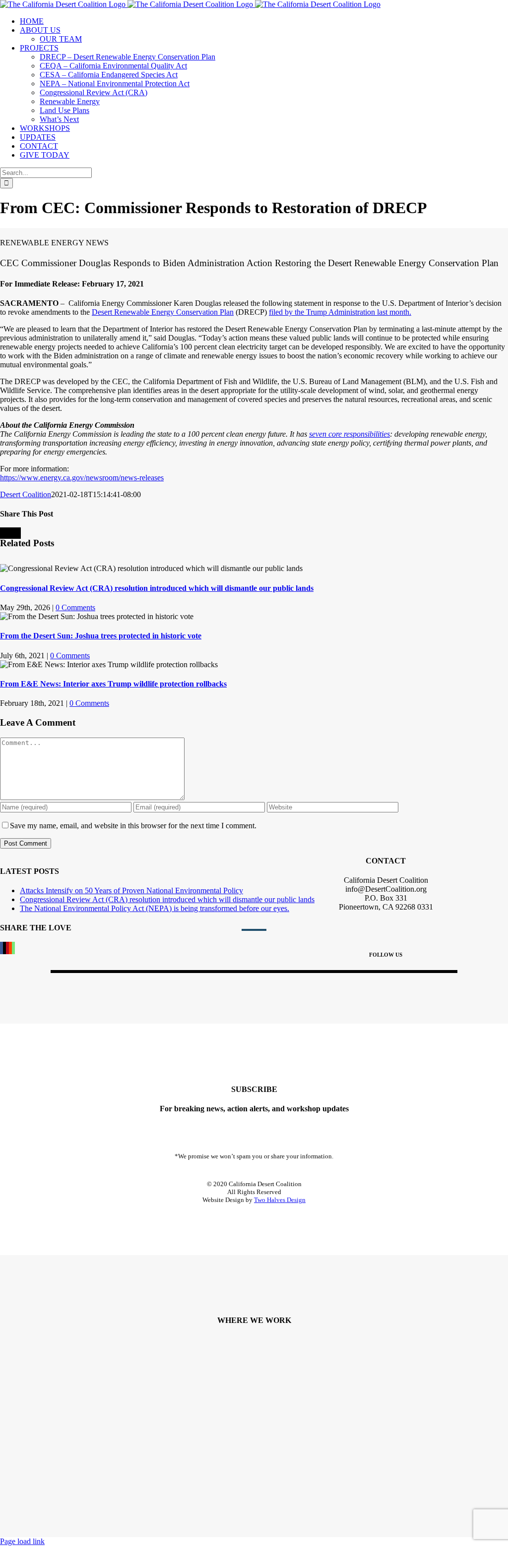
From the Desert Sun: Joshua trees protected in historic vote (100, 635)
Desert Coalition (25, 494)
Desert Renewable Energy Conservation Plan (163, 312)
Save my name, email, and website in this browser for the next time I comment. (133, 825)
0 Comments (75, 607)
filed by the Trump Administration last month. (340, 312)
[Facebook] (1, 948)
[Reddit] (10, 948)
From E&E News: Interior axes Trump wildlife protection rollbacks (113, 684)
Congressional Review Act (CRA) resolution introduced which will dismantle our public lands (157, 588)
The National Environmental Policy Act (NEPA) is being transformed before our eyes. (154, 908)
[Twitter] (4, 948)
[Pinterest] (7, 948)
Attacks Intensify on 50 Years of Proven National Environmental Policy (131, 890)
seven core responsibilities (349, 434)
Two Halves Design (280, 1199)
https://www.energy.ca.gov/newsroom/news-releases (82, 477)
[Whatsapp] (13, 948)
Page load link (22, 1541)
